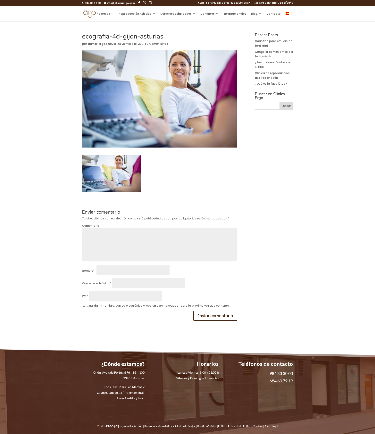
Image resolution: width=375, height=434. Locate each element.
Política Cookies (253, 426)
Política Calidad (207, 426)
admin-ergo (96, 44)
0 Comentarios (157, 44)
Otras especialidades (176, 14)
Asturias (128, 426)
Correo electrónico (97, 283)
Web (85, 296)
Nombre (89, 271)
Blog (254, 14)
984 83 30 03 (93, 3)
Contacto (273, 14)
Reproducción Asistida (135, 14)
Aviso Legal (271, 426)
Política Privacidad (229, 426)
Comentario (91, 226)
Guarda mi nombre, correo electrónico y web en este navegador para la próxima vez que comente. (158, 306)
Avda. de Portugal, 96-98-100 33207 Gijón (224, 3)
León (139, 426)
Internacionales (234, 14)
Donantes (207, 14)
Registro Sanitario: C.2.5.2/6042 (273, 3)
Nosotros (103, 14)
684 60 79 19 (281, 380)
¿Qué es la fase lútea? (271, 84)
